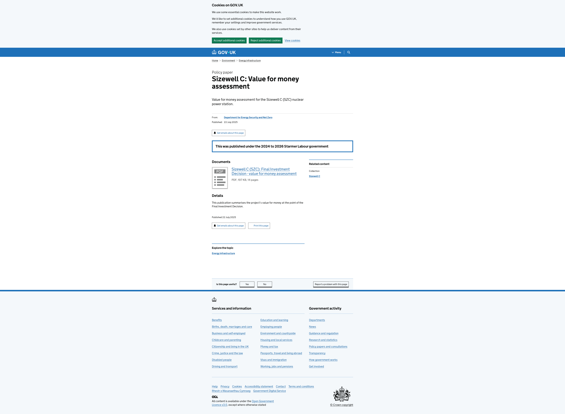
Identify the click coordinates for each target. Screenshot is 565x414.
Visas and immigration (273, 359)
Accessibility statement (259, 386)
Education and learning (274, 320)
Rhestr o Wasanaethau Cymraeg (231, 391)
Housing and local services (276, 340)
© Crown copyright (341, 404)
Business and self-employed (228, 333)
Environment (228, 60)
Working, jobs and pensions (276, 366)
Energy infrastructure (250, 60)
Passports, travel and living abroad (281, 353)
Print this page (261, 225)
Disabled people (222, 359)
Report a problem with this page (331, 284)
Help (215, 386)
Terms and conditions (301, 386)
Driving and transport (224, 366)
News (312, 326)
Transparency (317, 353)
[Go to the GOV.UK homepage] (224, 52)
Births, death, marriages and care (232, 326)
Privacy (225, 386)
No (267, 284)
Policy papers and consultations (328, 346)
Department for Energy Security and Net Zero (248, 117)
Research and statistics (323, 340)
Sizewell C (314, 176)
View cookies (292, 40)
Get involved (316, 366)
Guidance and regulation (323, 333)
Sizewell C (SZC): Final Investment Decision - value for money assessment (264, 171)
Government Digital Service (269, 391)
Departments (317, 320)
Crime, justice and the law (227, 353)
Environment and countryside (278, 333)
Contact (281, 386)
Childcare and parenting (226, 340)
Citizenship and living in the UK (230, 346)
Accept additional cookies (229, 40)
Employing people (271, 326)
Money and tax (269, 346)
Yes (249, 284)
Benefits (217, 320)
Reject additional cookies (266, 40)
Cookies (237, 386)
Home (215, 60)
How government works (323, 359)
